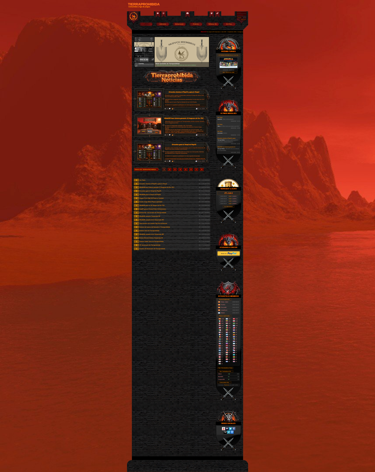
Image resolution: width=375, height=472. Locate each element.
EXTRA (229, 24)
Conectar (239, 17)
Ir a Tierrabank (229, 206)
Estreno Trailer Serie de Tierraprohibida (151, 241)
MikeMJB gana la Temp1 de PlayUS (150, 194)
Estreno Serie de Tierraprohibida (149, 230)
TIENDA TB (212, 24)
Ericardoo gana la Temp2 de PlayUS (150, 191)
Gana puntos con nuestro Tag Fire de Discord (153, 223)
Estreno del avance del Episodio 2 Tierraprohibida (154, 227)
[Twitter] (211, 14)
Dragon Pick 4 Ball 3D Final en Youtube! (151, 198)
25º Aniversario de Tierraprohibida (149, 245)
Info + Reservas (227, 72)
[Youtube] (157, 14)
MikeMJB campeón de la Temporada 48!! (151, 234)
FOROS (196, 24)
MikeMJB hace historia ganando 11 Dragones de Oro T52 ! (156, 187)
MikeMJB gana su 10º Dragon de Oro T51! (152, 205)
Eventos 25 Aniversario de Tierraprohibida (152, 248)
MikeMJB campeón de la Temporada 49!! (151, 220)
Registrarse (243, 19)
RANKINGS (179, 24)
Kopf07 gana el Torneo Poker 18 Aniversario (152, 209)
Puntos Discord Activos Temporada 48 (151, 238)
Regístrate (226, 385)
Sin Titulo (142, 180)
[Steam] (217, 14)
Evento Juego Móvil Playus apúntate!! (150, 202)
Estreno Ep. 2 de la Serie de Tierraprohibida (152, 212)
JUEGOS (162, 24)
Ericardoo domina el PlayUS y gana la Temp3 (153, 183)
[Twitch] (163, 14)
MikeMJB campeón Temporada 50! (149, 216)
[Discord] (187, 14)
